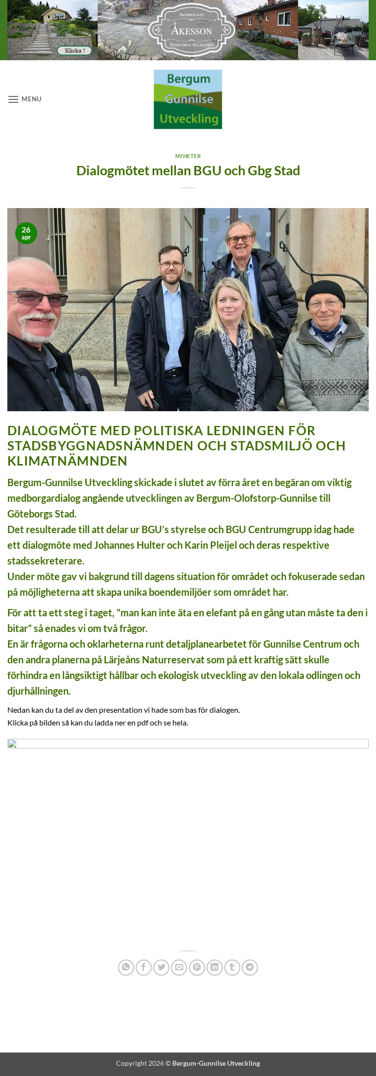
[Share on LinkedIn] (215, 967)
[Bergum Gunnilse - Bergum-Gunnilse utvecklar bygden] (188, 99)
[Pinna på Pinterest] (197, 967)
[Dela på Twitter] (161, 967)
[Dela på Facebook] (144, 967)
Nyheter (188, 156)
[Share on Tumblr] (232, 967)
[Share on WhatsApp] (126, 967)
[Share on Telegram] (250, 967)
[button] (24, 99)
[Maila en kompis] (179, 967)
